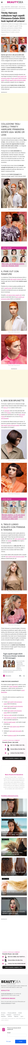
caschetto (6, 411)
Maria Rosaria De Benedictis (14, 775)
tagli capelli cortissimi (16, 279)
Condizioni (9, 1014)
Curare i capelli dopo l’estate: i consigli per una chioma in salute (13, 814)
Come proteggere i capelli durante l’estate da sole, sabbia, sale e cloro (12, 833)
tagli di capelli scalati (9, 722)
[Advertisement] (14, 107)
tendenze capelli (12, 735)
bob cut (5, 407)
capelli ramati (7, 288)
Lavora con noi (17, 1014)
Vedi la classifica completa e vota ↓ (14, 758)
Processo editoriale (12, 1013)
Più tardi (8, 1041)
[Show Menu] (2, 2)
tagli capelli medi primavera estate (10, 425)
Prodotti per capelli (8, 800)
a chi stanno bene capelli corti (14, 295)
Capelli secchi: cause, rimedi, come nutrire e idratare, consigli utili (12, 853)
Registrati (16, 1016)
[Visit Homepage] (15, 2)
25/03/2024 (3, 35)
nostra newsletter (13, 686)
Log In (22, 1016)
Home (2, 6)
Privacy (2, 1014)
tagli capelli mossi (14, 726)
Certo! (20, 1041)
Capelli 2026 (7, 6)
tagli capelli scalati (20, 539)
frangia (9, 412)
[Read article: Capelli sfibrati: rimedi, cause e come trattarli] (14, 886)
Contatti (20, 1013)
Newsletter (3, 1016)
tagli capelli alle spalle (15, 731)
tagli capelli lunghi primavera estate (16, 80)
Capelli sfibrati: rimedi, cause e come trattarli (12, 892)
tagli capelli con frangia (10, 718)
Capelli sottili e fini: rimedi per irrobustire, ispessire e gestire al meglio (13, 912)
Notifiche (10, 1016)
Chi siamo (3, 1013)
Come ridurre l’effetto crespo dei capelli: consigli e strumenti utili (13, 873)
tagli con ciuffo (8, 715)
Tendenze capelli (14, 6)
